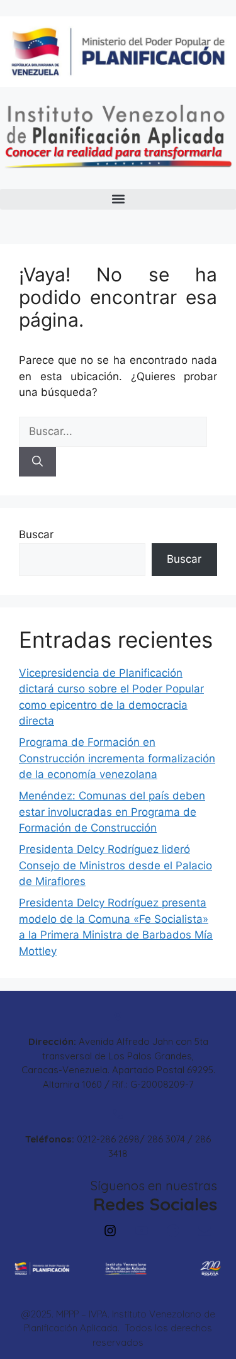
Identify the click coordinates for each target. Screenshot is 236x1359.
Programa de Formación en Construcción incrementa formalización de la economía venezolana (117, 758)
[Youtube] (141, 1230)
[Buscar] (37, 462)
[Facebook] (173, 1230)
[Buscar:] (113, 431)
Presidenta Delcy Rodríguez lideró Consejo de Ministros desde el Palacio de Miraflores (115, 865)
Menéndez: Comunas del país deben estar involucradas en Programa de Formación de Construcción (112, 811)
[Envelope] (204, 1230)
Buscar (36, 534)
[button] (118, 199)
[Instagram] (110, 1230)
